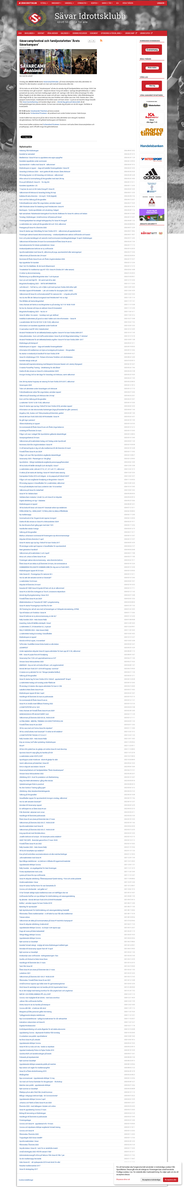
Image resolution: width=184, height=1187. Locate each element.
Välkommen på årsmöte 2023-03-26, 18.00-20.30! (36, 718)
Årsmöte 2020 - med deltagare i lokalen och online (37, 1106)
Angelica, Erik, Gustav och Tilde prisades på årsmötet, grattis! (41, 413)
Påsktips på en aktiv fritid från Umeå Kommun (35, 1092)
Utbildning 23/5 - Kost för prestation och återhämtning (38, 777)
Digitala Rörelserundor (27, 1026)
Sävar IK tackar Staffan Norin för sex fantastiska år (37, 886)
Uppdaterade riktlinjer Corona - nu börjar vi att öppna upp (39, 928)
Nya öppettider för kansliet (29, 263)
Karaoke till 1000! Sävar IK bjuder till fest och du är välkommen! (41, 588)
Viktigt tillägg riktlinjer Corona (30, 935)
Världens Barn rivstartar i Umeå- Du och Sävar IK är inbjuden (40, 497)
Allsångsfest (24, 1075)
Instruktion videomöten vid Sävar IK (32, 1022)
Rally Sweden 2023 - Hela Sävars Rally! (33, 739)
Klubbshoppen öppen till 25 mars (31, 571)
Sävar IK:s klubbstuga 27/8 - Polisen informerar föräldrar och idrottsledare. (46, 357)
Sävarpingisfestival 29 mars (29, 438)
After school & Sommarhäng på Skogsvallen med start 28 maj (41, 179)
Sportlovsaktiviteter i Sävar (29, 1141)
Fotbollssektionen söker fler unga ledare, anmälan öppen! (40, 203)
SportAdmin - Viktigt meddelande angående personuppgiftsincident (44, 462)
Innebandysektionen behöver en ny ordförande (36, 249)
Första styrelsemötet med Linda (30, 872)
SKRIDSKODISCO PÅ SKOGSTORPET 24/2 (34, 714)
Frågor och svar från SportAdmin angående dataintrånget (40, 455)
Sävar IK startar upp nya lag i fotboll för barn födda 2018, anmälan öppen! (45, 406)
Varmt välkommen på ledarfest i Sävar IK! (34, 763)
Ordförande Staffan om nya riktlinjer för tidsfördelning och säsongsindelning (47, 896)
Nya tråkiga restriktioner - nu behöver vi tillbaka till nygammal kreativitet (44, 861)
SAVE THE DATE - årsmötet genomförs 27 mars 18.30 (38, 840)
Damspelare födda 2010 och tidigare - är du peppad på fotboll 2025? (44, 476)
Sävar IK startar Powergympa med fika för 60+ (35, 606)
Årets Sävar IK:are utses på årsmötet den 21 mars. (37, 970)
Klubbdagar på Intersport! (28, 343)
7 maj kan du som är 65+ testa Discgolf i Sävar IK (36, 189)
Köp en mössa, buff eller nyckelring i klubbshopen (37, 742)
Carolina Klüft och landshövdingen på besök (35, 1054)
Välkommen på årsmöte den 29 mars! (32, 256)
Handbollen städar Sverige (29, 529)
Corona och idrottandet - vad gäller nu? (33, 889)
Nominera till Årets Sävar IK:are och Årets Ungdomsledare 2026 (42, 259)
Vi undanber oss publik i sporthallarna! (33, 1036)
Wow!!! (21, 746)
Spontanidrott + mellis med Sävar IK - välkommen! (37, 165)
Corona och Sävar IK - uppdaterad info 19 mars (36, 1124)
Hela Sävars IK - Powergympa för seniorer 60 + (36, 574)
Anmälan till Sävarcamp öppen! (30, 805)
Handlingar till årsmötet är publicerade (33, 1117)
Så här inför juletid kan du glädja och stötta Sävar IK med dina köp (43, 749)
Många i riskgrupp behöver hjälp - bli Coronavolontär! (38, 1096)
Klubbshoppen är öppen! (28, 504)
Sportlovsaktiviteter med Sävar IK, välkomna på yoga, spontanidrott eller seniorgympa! (50, 252)
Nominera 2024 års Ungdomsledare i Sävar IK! (35, 445)
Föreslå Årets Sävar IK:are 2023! (30, 599)
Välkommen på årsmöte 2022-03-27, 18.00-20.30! (36, 823)
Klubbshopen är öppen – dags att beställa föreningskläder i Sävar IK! (44, 168)
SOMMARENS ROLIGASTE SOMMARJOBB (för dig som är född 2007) (44, 567)
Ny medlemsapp (25, 515)
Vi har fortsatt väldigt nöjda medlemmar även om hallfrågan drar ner (43, 893)
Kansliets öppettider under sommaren (33, 161)
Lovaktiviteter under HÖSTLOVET (31, 756)
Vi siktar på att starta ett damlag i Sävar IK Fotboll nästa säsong (42, 473)
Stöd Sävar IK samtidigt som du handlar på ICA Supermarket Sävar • (43, 987)
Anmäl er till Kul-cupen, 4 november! (32, 641)
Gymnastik (82, 3)
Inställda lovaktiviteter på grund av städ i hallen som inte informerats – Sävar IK (47, 319)
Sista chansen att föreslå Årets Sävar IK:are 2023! (37, 711)
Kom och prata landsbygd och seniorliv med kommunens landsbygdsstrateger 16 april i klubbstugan (55, 238)
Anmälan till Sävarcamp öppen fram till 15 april (36, 949)
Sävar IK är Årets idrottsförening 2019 (32, 1071)
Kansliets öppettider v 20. (28, 186)
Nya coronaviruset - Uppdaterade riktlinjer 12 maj (36, 1078)
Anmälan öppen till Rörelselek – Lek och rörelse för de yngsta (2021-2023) (46, 291)
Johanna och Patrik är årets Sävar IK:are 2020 (35, 1103)
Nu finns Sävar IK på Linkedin (29, 1040)
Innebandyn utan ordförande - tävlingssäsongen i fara (38, 956)
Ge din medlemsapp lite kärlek (30, 1159)
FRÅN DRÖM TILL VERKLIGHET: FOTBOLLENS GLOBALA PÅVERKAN (43, 511)
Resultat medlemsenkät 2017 (29, 1166)
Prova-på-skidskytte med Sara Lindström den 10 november (40, 487)
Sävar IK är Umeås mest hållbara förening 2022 (36, 704)
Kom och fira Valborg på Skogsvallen (32, 200)
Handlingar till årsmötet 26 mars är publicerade (36, 697)
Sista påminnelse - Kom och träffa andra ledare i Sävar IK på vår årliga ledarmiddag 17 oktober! (53, 336)
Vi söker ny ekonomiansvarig (29, 273)
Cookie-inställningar (26, 1180)
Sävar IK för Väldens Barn (28, 494)
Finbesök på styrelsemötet (29, 1057)
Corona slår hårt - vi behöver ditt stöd (32, 1008)
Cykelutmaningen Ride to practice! (31, 784)
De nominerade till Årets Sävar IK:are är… (33, 700)
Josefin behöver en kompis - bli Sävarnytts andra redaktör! (40, 837)
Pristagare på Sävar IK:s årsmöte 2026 (33, 228)
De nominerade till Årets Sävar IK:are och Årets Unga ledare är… (42, 427)
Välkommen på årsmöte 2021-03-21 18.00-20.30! (36, 977)
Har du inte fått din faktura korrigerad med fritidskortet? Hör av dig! (43, 298)
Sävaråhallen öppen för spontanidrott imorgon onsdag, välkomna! (43, 798)
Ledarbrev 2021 (25, 973)
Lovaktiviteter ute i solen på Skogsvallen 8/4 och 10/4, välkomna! (42, 224)
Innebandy (56, 3)
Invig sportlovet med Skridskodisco (32, 833)
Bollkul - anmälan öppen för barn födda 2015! (35, 903)
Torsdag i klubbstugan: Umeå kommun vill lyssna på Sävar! (40, 217)
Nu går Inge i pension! (27, 420)
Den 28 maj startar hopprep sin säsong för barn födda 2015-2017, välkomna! (46, 382)
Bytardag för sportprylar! (28, 907)
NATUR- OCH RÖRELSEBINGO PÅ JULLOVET (35, 994)
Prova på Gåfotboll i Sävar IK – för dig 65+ (34, 182)
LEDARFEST (23, 648)
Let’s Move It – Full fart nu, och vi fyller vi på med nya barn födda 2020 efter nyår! (48, 287)
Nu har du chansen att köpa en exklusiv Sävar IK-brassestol (40, 308)
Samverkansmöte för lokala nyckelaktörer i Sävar (37, 245)
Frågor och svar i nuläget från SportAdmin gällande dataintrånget (42, 434)
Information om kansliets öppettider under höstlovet (38, 326)
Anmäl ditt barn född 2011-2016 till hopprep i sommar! (38, 669)
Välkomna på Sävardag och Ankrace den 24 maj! (36, 396)
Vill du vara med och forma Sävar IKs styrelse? (36, 728)
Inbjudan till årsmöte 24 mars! (30, 585)
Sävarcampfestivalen (51, 82)
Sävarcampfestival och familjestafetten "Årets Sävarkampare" (41, 770)
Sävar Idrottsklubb (28, 3)
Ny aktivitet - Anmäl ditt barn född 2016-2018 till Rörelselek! (40, 900)
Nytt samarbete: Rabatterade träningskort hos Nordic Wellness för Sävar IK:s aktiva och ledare (53, 214)
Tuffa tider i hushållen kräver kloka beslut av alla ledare (39, 644)
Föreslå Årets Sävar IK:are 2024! (30, 452)
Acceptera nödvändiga (151, 1180)
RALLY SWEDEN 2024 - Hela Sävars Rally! (34, 630)
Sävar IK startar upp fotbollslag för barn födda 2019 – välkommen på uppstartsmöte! (50, 231)
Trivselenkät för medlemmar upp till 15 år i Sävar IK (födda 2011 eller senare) (46, 270)
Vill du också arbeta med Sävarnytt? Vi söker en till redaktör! (40, 732)
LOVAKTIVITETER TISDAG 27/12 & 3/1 (32, 735)
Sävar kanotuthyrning (30, 102)
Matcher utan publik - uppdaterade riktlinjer (34, 1085)
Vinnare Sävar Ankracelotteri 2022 (31, 774)
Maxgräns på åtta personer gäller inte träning (35, 1012)
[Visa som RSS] (101, 41)
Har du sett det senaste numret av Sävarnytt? (35, 578)
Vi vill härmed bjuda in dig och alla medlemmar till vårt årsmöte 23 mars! (45, 448)
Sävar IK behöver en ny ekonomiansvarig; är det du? (37, 616)
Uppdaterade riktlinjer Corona (30, 865)
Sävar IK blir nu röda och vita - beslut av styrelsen (36, 1047)
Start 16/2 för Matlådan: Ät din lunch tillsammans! (37, 266)
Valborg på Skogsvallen (28, 532)
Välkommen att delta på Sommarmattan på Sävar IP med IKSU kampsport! (46, 921)
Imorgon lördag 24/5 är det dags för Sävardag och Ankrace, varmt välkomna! (47, 375)
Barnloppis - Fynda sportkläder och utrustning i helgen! (39, 210)
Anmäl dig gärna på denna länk (69, 102)
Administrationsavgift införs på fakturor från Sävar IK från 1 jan (41, 1155)
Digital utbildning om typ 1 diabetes (32, 501)
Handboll (68, 3)
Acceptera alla (170, 1180)
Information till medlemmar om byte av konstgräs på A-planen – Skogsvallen (47, 350)
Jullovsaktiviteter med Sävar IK (30, 858)
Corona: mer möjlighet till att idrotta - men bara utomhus (39, 998)
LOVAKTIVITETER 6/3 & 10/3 (29, 707)
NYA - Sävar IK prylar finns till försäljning (33, 655)
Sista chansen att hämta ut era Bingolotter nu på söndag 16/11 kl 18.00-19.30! (47, 305)
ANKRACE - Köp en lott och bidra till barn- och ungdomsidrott (41, 665)
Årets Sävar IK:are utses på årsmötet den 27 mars (37, 819)
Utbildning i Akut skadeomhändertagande (34, 791)
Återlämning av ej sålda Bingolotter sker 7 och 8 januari (39, 277)
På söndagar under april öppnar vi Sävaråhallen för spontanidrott (42, 546)
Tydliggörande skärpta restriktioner (32, 1015)
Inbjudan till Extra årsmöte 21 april (31, 539)
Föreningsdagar (25, 1120)
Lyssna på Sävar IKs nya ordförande (32, 875)
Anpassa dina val (123, 1179)
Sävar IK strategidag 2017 (28, 1169)
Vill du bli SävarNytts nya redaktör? (31, 851)
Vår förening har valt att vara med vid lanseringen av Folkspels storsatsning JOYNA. (49, 609)
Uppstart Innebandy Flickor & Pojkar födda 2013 (36, 1050)
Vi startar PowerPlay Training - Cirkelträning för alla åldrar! (39, 368)
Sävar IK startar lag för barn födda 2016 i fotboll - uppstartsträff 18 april (45, 679)
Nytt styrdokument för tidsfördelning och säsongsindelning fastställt (44, 910)
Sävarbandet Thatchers (39, 111)
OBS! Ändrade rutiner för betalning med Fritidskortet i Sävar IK (41, 207)
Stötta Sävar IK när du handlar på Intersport (34, 1005)
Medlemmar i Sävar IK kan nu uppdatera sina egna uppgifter (40, 158)
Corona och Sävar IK (26, 1131)
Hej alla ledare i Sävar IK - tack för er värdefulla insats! (38, 1148)
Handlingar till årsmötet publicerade (32, 816)
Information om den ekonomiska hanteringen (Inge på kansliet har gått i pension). (48, 410)
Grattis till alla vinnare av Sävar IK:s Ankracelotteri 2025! (39, 371)
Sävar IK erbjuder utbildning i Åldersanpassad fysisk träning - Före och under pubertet (50, 879)
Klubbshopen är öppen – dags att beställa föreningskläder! (40, 347)
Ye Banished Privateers (38, 113)
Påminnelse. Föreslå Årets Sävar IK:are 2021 (35, 980)
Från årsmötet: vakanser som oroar (32, 812)
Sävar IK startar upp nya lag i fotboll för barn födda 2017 (39, 543)
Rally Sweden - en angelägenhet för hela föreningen (37, 868)
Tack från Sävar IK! (26, 966)
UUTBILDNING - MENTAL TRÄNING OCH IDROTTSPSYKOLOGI (41, 721)
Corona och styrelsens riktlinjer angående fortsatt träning (39, 1127)
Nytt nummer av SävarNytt (28, 942)
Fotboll (44, 3)
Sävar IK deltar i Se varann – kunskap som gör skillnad (38, 315)
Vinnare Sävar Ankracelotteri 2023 (31, 662)
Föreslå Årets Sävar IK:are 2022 (30, 844)
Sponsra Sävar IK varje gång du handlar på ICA (36, 753)
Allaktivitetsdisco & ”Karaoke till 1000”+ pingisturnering (39, 602)
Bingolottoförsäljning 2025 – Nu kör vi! (33, 312)
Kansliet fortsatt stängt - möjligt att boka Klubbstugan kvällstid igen (43, 945)
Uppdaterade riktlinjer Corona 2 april (32, 1099)
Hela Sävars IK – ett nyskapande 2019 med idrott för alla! (39, 1162)
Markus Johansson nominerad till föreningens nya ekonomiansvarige (44, 536)
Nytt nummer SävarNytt (27, 1061)
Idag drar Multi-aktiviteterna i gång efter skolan (36, 781)
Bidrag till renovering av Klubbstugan (32, 1113)
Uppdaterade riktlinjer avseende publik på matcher (37, 1064)
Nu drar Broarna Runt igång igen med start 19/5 (36, 525)
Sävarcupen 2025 (25, 385)
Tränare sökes (24, 917)
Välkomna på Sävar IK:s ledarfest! (31, 490)
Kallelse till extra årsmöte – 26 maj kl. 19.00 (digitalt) (38, 196)
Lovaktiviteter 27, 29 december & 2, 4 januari (35, 627)
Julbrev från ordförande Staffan (30, 1001)
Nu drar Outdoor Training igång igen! (32, 788)
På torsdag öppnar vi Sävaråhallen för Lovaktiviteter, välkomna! (41, 483)
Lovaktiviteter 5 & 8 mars (28, 581)
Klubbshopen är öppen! (27, 637)
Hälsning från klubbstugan (29, 151)
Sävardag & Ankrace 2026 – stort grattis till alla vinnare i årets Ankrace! (44, 172)
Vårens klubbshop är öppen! (29, 424)
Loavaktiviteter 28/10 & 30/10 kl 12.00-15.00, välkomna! (39, 322)
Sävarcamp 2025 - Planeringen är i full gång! (35, 459)
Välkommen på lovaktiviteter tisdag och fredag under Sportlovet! (42, 441)
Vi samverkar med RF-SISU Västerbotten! (34, 329)
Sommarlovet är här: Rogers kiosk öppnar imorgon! (37, 518)
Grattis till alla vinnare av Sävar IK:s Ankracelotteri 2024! (39, 522)
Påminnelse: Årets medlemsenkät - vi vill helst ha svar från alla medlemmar (46, 914)
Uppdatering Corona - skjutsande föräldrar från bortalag (39, 1033)
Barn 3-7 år (106, 3)
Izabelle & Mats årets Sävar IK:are (31, 690)
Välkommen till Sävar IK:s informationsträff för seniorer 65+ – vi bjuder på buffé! (48, 294)
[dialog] (147, 1173)
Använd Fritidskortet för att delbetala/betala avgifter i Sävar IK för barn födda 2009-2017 (51, 333)
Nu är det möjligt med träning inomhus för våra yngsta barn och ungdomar (46, 991)
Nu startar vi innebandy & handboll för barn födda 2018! (39, 354)
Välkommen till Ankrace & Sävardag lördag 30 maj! (37, 193)
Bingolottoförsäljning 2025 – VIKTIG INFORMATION (37, 284)
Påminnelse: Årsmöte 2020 (29, 1134)
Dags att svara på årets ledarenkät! (31, 931)
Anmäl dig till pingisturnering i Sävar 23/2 (34, 595)
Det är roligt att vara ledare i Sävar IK (32, 767)
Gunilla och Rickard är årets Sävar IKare (33, 959)
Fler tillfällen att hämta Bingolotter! (31, 301)
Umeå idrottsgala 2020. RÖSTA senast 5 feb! (35, 1152)
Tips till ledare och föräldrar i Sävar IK (32, 613)
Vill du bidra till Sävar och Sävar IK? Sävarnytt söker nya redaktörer (43, 508)
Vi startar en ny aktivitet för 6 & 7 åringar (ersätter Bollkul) (39, 672)
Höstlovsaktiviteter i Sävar (28, 882)
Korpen (94, 3)
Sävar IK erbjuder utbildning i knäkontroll (33, 924)
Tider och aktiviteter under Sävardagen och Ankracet (38, 389)
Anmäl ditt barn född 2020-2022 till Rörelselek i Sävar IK (39, 417)
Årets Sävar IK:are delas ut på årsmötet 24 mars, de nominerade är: (43, 564)
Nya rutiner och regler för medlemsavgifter (34, 1068)
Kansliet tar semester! (27, 154)
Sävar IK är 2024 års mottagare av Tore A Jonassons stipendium (42, 592)
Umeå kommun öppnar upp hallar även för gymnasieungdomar (42, 984)
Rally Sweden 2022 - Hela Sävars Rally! (33, 847)
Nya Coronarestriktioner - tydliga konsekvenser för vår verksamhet (43, 1019)
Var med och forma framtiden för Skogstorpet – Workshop (40, 1082)
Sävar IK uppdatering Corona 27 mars (32, 1110)
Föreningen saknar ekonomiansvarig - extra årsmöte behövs (41, 560)
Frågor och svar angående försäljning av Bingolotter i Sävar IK (41, 480)
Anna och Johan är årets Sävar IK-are (32, 557)
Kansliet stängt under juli (28, 361)
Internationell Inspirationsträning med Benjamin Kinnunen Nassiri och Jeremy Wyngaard (50, 364)
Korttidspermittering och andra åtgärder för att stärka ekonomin (42, 1029)
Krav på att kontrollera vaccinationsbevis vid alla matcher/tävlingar (43, 854)
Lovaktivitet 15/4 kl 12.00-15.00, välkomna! (34, 403)
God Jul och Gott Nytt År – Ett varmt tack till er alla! (37, 280)
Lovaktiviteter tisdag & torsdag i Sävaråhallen (35, 634)
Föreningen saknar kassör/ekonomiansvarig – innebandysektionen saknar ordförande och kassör (54, 235)
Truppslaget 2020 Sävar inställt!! (30, 1138)
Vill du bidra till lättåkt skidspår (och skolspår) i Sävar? (39, 466)
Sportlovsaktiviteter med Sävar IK (31, 826)
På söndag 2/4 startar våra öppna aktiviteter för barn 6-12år (40, 686)
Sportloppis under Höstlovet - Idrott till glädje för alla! (38, 760)
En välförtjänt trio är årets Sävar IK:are (32, 809)
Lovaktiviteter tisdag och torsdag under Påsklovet (37, 683)
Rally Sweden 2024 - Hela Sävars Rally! (33, 620)
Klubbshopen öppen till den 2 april (31, 693)
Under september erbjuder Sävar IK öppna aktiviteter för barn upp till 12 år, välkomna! (49, 651)
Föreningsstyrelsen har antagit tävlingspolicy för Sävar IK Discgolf (43, 221)
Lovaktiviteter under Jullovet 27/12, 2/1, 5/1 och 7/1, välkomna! (41, 469)
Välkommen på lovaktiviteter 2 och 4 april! (34, 553)
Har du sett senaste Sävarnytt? (30, 802)
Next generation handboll (28, 550)
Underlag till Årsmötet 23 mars (30, 431)
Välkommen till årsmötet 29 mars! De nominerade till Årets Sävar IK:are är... (46, 242)
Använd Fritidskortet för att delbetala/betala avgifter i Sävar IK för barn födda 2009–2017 (51, 340)
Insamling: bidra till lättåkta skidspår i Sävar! (35, 623)
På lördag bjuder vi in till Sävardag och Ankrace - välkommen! (41, 175)
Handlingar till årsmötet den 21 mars (32, 963)
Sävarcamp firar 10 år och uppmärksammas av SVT (37, 658)
